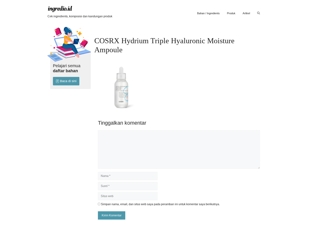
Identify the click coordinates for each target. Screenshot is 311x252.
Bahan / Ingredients (208, 13)
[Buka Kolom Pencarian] (258, 13)
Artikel (246, 13)
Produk (231, 13)
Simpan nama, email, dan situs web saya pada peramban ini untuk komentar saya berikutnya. (160, 204)
